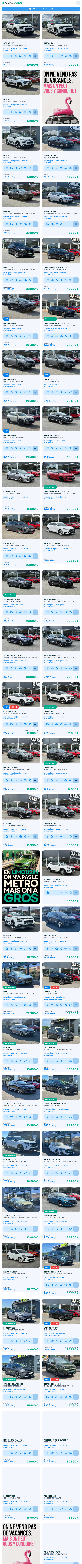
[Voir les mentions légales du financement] (13, 65)
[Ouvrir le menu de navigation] (78, 3)
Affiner (43, 9)
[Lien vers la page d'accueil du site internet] (12, 3)
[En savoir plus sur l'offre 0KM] (37, 731)
